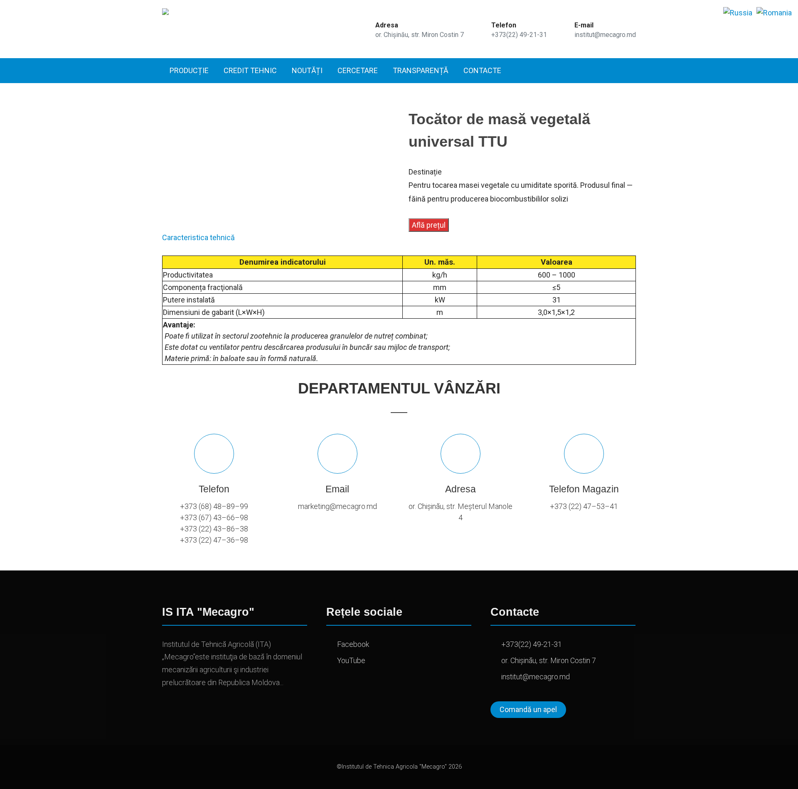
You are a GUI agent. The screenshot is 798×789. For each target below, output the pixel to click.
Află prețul (429, 225)
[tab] (198, 237)
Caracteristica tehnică (198, 237)
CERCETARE (357, 70)
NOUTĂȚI (307, 70)
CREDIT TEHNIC (250, 70)
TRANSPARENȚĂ (420, 70)
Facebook (353, 644)
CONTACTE (482, 70)
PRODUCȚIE (189, 70)
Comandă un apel (528, 709)
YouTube (351, 660)
